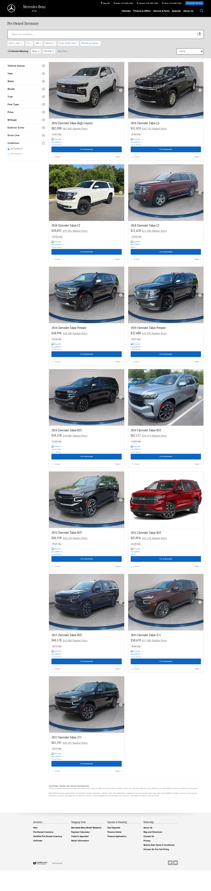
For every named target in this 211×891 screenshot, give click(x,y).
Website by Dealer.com (40, 863)
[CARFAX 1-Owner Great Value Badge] (57, 449)
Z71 (29, 43)
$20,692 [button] (69, 231)
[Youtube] (175, 862)
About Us (188, 11)
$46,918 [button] (69, 538)
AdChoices (56, 863)
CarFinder (37, 840)
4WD (38, 43)
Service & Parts (161, 11)
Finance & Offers (142, 11)
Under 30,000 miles (68, 43)
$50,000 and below (90, 43)
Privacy (146, 840)
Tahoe (34, 51)
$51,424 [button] (149, 128)
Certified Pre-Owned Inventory (47, 836)
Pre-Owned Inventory (43, 832)
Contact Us (148, 836)
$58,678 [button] (149, 640)
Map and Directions (152, 832)
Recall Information (80, 840)
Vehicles (126, 11)
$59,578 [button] (69, 435)
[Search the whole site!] (202, 11)
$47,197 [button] (69, 743)
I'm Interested (86, 149)
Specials (176, 11)
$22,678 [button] (149, 231)
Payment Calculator (80, 832)
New (35, 827)
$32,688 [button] (149, 333)
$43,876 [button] (149, 538)
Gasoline (50, 43)
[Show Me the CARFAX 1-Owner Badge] (57, 141)
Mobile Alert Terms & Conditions (159, 845)
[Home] (11, 8)
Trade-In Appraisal (80, 836)
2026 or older (15, 43)
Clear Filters (62, 51)
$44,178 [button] (69, 640)
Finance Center (114, 832)
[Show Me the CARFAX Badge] (136, 244)
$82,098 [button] (69, 128)
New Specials (113, 827)
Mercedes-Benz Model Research (86, 827)
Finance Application (116, 836)
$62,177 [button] (149, 435)
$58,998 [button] (69, 333)
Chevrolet (48, 51)
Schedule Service (194, 3)
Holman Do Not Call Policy (156, 849)
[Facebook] (170, 862)
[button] (86, 134)
